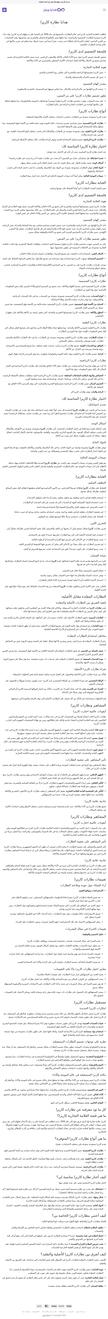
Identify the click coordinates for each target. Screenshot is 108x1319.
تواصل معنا (26, 1311)
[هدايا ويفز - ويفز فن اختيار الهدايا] (54, 10)
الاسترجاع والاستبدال (49, 1311)
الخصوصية (36, 1311)
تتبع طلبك (61, 1311)
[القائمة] (104, 10)
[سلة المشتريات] (4, 10)
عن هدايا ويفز (81, 1311)
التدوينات (70, 1311)
